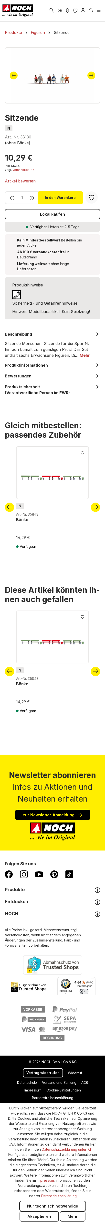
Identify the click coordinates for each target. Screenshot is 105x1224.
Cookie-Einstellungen (63, 1090)
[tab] (52, 344)
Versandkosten (23, 170)
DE (59, 10)
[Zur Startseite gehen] (17, 10)
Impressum (33, 1090)
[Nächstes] (91, 75)
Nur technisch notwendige (52, 1206)
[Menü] (99, 11)
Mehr (73, 1216)
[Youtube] (39, 874)
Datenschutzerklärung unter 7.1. (67, 1149)
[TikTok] (69, 874)
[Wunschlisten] (75, 11)
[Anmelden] (83, 11)
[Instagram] (24, 874)
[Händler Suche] (67, 11)
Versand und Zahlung (59, 1082)
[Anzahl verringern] (11, 197)
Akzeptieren (39, 1216)
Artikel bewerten (20, 181)
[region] (52, 75)
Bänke (22, 519)
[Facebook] (9, 874)
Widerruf (75, 1073)
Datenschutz (27, 1082)
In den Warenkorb (60, 197)
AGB (84, 1082)
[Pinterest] (54, 874)
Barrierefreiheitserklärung (52, 1098)
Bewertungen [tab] (18, 375)
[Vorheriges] (14, 75)
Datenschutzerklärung (59, 1196)
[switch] (84, 991)
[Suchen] (52, 11)
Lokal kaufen (52, 214)
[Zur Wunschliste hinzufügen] (82, 452)
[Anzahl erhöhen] (33, 197)
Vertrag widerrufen (43, 1073)
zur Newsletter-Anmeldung (49, 814)
